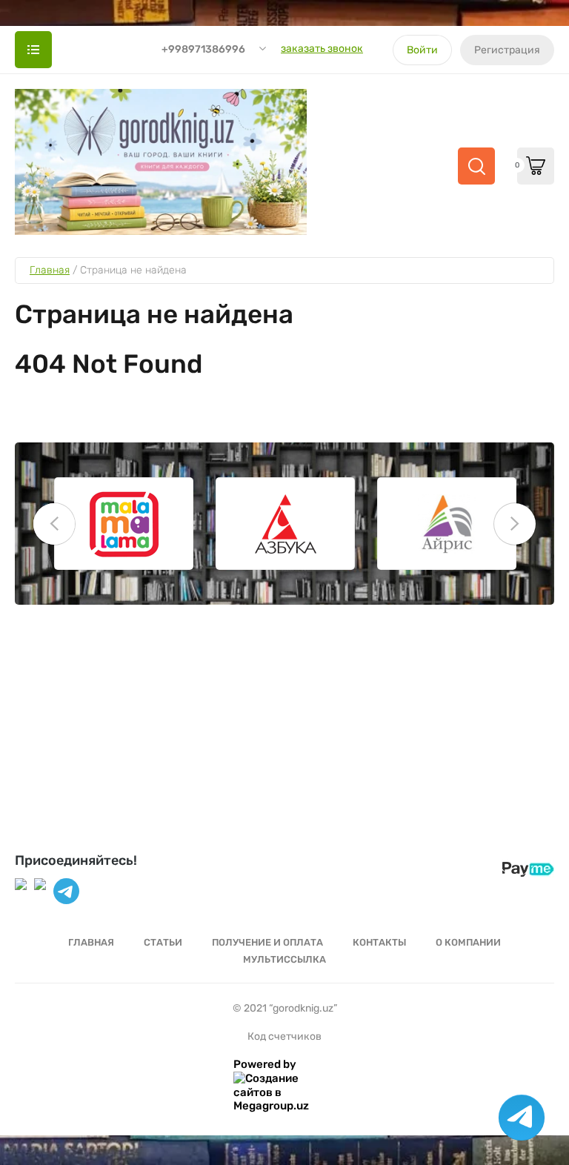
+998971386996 (203, 49)
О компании (468, 942)
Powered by (264, 1064)
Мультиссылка (284, 959)
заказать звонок (322, 48)
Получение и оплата (267, 942)
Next (515, 524)
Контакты (379, 942)
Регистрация (507, 50)
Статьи (163, 942)
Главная (91, 942)
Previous (54, 524)
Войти (422, 50)
